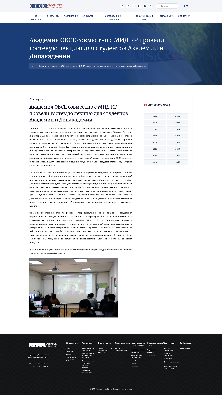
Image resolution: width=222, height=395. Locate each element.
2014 (155, 155)
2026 (154, 116)
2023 (177, 122)
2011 (177, 162)
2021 (177, 129)
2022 (155, 129)
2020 (154, 136)
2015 (177, 149)
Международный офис (144, 17)
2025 (177, 116)
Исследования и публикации (112, 17)
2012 (155, 162)
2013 (177, 155)
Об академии (36, 17)
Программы (53, 16)
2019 (177, 136)
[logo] (43, 345)
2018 (155, 142)
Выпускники (166, 16)
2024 (154, 122)
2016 (155, 149)
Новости (42, 66)
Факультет (87, 16)
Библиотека (184, 16)
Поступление (71, 16)
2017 (177, 142)
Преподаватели (122, 343)
